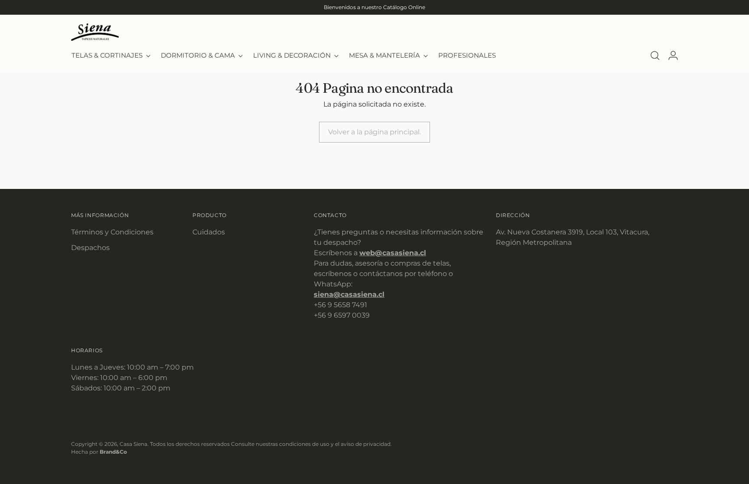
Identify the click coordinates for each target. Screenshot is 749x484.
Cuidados (208, 232)
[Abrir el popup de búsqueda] (655, 55)
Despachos (90, 248)
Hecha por (99, 451)
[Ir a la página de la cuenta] (673, 55)
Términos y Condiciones (112, 232)
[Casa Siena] (95, 32)
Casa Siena (133, 444)
